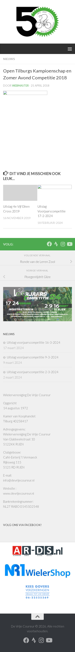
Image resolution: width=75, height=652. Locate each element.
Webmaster (20, 85)
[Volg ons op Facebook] (49, 243)
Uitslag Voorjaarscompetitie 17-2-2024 (52, 211)
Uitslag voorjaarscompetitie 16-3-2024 (33, 342)
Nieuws (9, 59)
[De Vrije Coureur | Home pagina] (37, 21)
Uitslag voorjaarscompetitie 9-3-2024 (32, 357)
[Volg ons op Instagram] (62, 243)
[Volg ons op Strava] (56, 243)
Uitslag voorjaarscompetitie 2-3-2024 (32, 372)
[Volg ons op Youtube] (69, 243)
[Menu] (70, 49)
